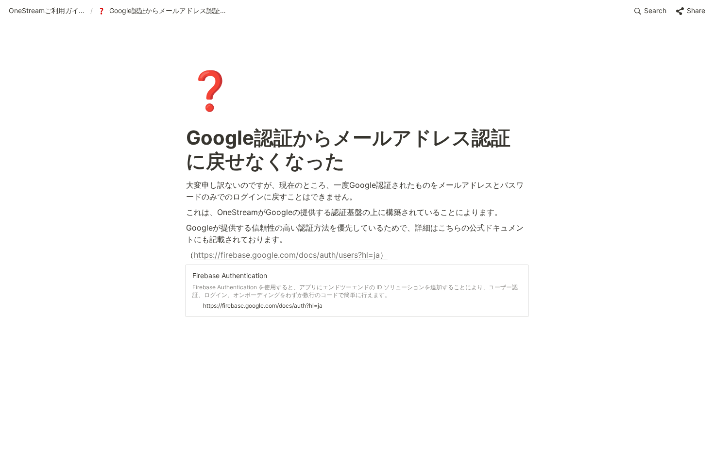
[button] (47, 11)
